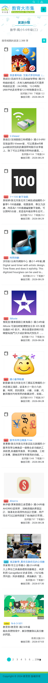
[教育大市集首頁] (18, 9)
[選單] (43, 9)
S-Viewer (12, 136)
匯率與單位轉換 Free (18, 440)
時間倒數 (11, 257)
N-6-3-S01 (13, 623)
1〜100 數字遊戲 (16, 196)
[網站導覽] (42, 2)
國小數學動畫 (14, 379)
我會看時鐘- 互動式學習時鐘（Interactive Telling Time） (24, 75)
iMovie (10, 318)
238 (36, 659)
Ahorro (11, 501)
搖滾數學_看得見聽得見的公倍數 (24, 561)
